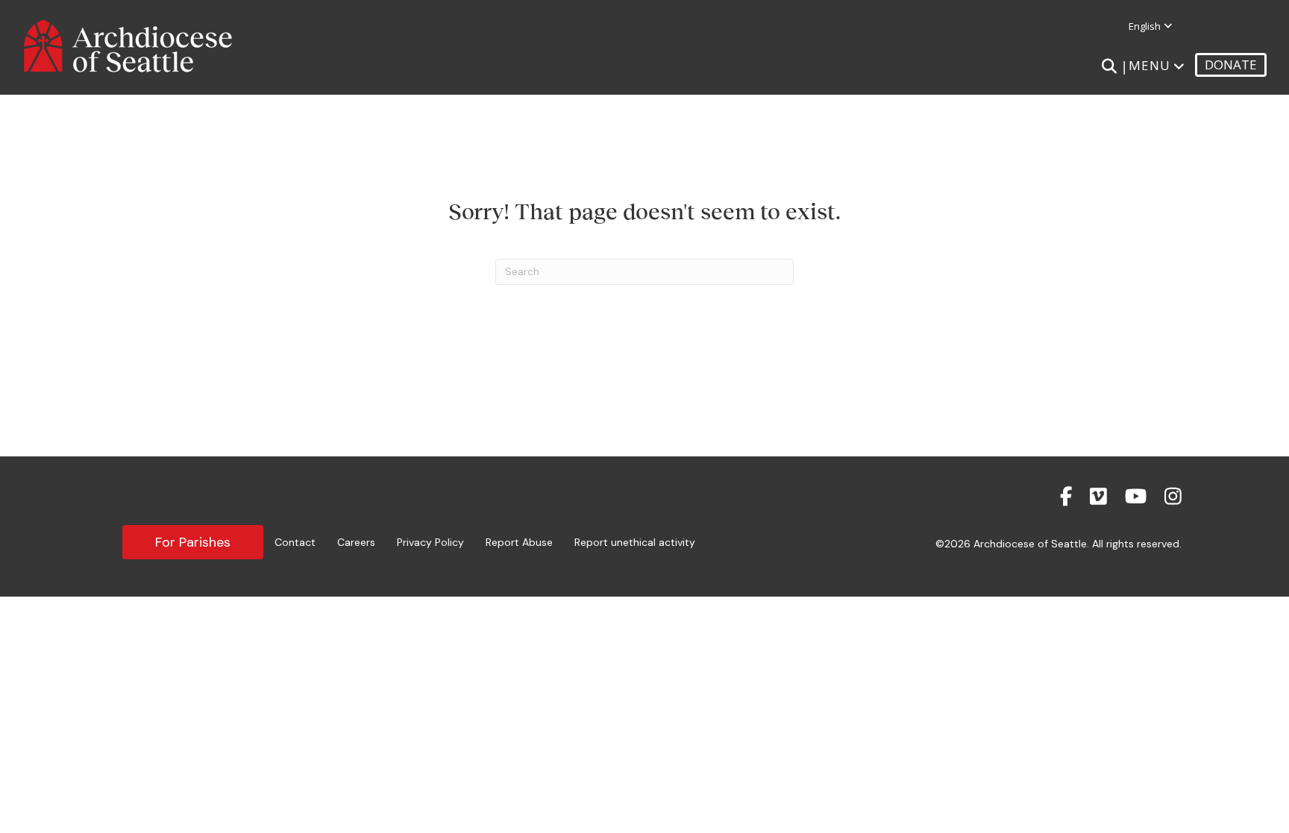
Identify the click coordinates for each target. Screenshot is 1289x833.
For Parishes (192, 542)
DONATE (1231, 64)
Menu (1149, 65)
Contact (295, 542)
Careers (356, 542)
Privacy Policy (430, 542)
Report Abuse (519, 542)
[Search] (1109, 66)
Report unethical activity (634, 542)
